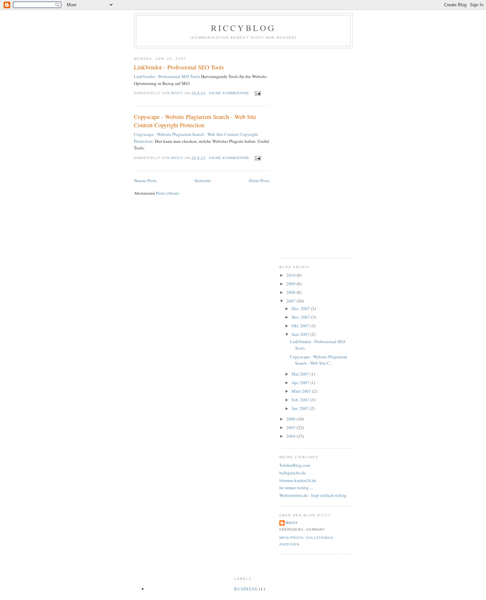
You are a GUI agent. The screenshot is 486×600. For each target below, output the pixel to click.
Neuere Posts (145, 180)
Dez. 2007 (301, 308)
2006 (291, 419)
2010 (291, 275)
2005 (291, 427)
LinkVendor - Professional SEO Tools (179, 67)
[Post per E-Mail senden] (257, 93)
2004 (291, 436)
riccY (292, 523)
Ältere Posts (258, 180)
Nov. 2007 (301, 317)
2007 (291, 301)
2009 (291, 284)
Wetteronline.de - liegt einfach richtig (312, 495)
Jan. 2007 (301, 408)
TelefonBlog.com (294, 465)
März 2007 (302, 391)
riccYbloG (243, 27)
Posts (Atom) (167, 193)
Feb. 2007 (301, 400)
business (245, 589)
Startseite (202, 180)
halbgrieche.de (292, 473)
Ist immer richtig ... (296, 488)
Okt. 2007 (301, 326)
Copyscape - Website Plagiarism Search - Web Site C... (318, 360)
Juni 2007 (301, 334)
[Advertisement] (305, 151)
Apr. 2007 (301, 382)
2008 (291, 292)
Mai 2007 (301, 374)
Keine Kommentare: (230, 93)
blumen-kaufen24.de (297, 480)
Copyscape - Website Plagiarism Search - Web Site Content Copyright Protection (195, 121)
